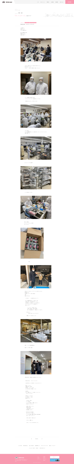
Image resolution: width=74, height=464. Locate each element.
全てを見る (20, 445)
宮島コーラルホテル (52, 445)
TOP (38, 456)
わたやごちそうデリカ (44, 445)
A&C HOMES (31, 445)
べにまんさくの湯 (31, 448)
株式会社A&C (25, 445)
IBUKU (37, 448)
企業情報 (44, 456)
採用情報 (69, 2)
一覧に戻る (36, 438)
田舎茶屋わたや (37, 445)
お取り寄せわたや (42, 448)
